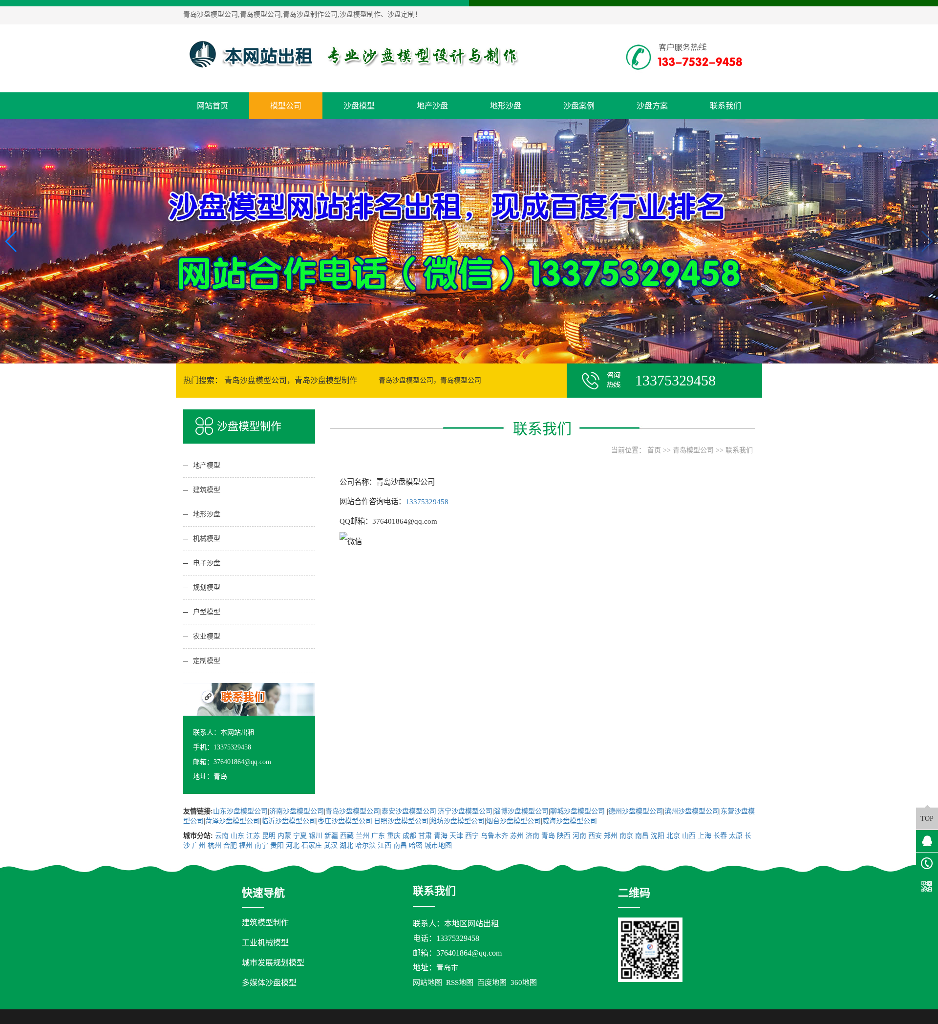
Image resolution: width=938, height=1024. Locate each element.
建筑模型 (206, 489)
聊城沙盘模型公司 (578, 811)
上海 (704, 835)
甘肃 (425, 835)
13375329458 (426, 501)
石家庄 (311, 845)
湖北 (346, 845)
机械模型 (206, 538)
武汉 (331, 845)
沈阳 (657, 835)
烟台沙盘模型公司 (513, 821)
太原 (736, 835)
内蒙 (284, 835)
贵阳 (277, 845)
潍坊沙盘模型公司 (457, 821)
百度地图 (492, 982)
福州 (246, 845)
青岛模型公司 (693, 450)
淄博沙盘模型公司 (521, 811)
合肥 (230, 845)
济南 (532, 835)
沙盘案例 (579, 106)
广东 (378, 835)
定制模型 (206, 660)
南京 (626, 835)
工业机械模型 (265, 943)
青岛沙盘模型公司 (352, 811)
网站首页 (212, 106)
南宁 (261, 845)
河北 (292, 845)
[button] (465, 355)
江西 (384, 845)
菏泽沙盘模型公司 (232, 821)
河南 (579, 835)
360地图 (524, 982)
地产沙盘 (432, 106)
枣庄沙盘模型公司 (345, 821)
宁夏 (300, 835)
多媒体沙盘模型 (269, 983)
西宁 (472, 835)
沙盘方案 (652, 106)
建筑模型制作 (265, 922)
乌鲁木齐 (494, 835)
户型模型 (206, 612)
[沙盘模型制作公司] (354, 54)
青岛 (548, 835)
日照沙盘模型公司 (401, 821)
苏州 (517, 835)
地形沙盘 (505, 106)
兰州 (362, 835)
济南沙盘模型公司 (296, 811)
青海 (441, 835)
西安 (595, 835)
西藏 (347, 835)
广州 (199, 845)
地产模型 (206, 465)
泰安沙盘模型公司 (409, 811)
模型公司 (285, 106)
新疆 (331, 835)
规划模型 (206, 587)
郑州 (611, 835)
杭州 (214, 845)
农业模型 (206, 636)
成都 (409, 835)
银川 (315, 835)
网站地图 (427, 982)
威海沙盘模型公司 (569, 821)
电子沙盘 (206, 563)
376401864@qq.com (469, 953)
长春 (720, 835)
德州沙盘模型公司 (635, 811)
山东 (237, 835)
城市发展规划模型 (273, 963)
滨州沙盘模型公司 (691, 811)
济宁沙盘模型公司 (465, 811)
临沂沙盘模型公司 (288, 821)
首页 (654, 450)
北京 (673, 835)
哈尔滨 (365, 845)
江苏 (253, 835)
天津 (456, 835)
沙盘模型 (359, 106)
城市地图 (438, 845)
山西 (689, 835)
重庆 (394, 835)
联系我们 (725, 106)
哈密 (416, 845)
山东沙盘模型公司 (240, 811)
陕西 (564, 835)
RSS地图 (459, 982)
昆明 (269, 835)
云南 (222, 835)
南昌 (642, 835)
